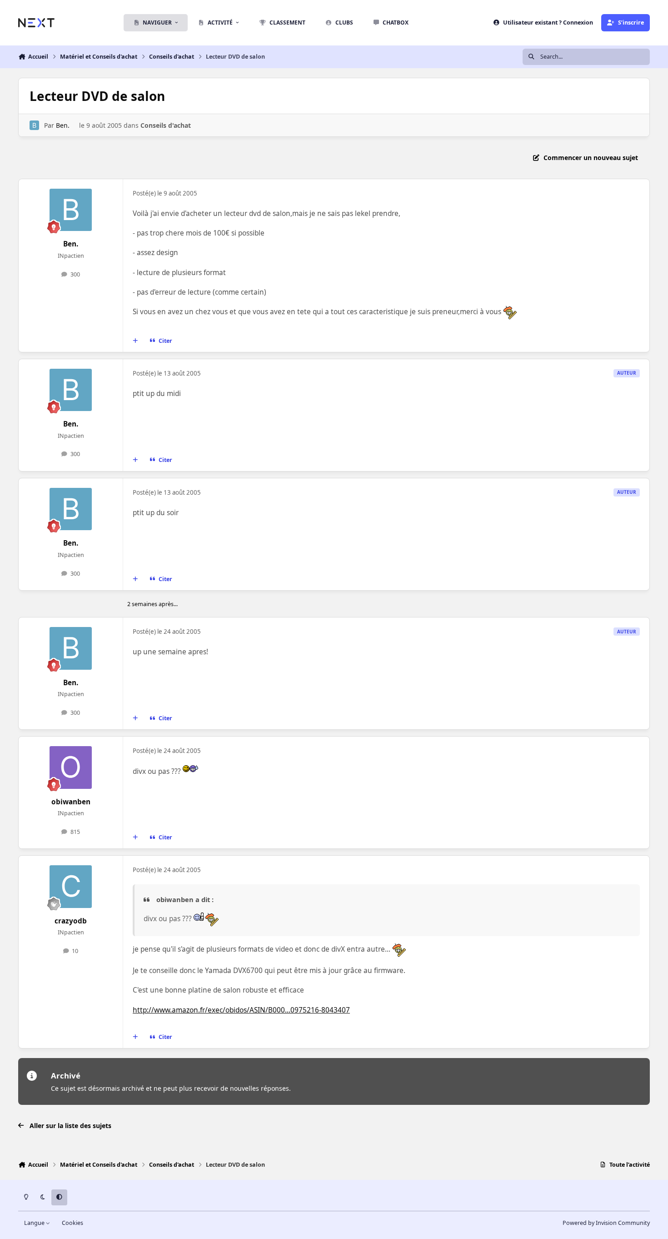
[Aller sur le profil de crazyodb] (71, 886)
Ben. (63, 125)
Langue (35, 1223)
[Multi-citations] (135, 341)
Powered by (606, 1223)
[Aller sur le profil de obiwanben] (71, 767)
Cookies (72, 1223)
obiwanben (70, 802)
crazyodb (71, 921)
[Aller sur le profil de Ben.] (34, 125)
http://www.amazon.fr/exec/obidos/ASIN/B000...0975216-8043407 (241, 1010)
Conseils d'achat (165, 125)
